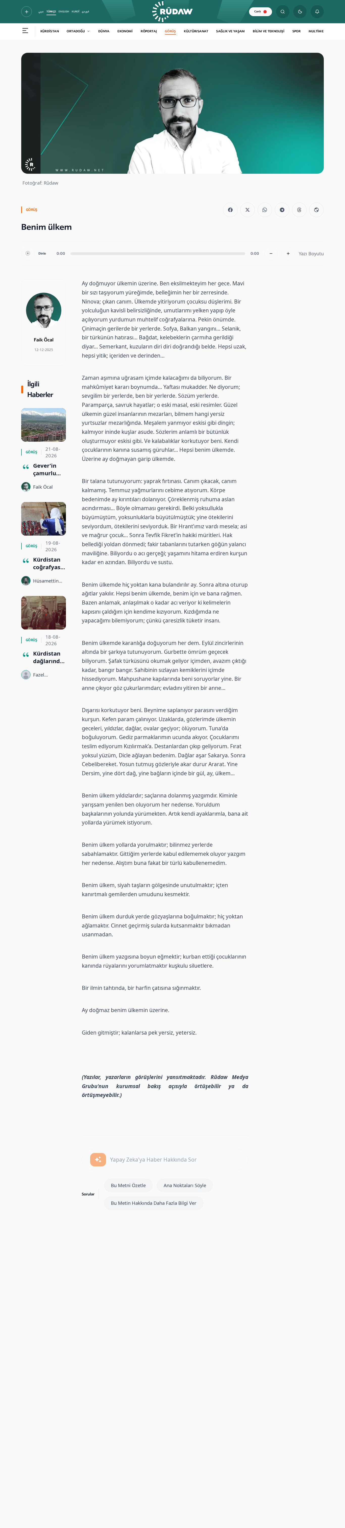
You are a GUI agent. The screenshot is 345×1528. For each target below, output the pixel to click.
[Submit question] (98, 1159)
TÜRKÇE (51, 12)
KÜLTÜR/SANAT (196, 31)
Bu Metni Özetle (128, 1185)
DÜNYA (104, 31)
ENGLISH (64, 12)
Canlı (257, 11)
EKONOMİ (125, 31)
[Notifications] (317, 11)
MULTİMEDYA (319, 31)
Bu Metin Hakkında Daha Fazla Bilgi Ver (153, 1203)
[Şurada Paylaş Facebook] (230, 210)
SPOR (296, 31)
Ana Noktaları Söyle (185, 1185)
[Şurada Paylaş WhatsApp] (265, 210)
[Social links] (26, 11)
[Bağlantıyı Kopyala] (316, 210)
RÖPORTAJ (149, 31)
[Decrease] (271, 253)
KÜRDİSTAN (49, 31)
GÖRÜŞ (170, 31)
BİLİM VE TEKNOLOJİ (268, 31)
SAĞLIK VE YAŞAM (230, 31)
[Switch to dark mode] (300, 11)
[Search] (282, 11)
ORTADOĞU (76, 31)
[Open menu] (25, 31)
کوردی (85, 12)
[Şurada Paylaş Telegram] (282, 210)
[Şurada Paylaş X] (247, 210)
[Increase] (288, 253)
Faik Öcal (44, 340)
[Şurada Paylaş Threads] (299, 210)
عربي (41, 12)
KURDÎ (75, 12)
